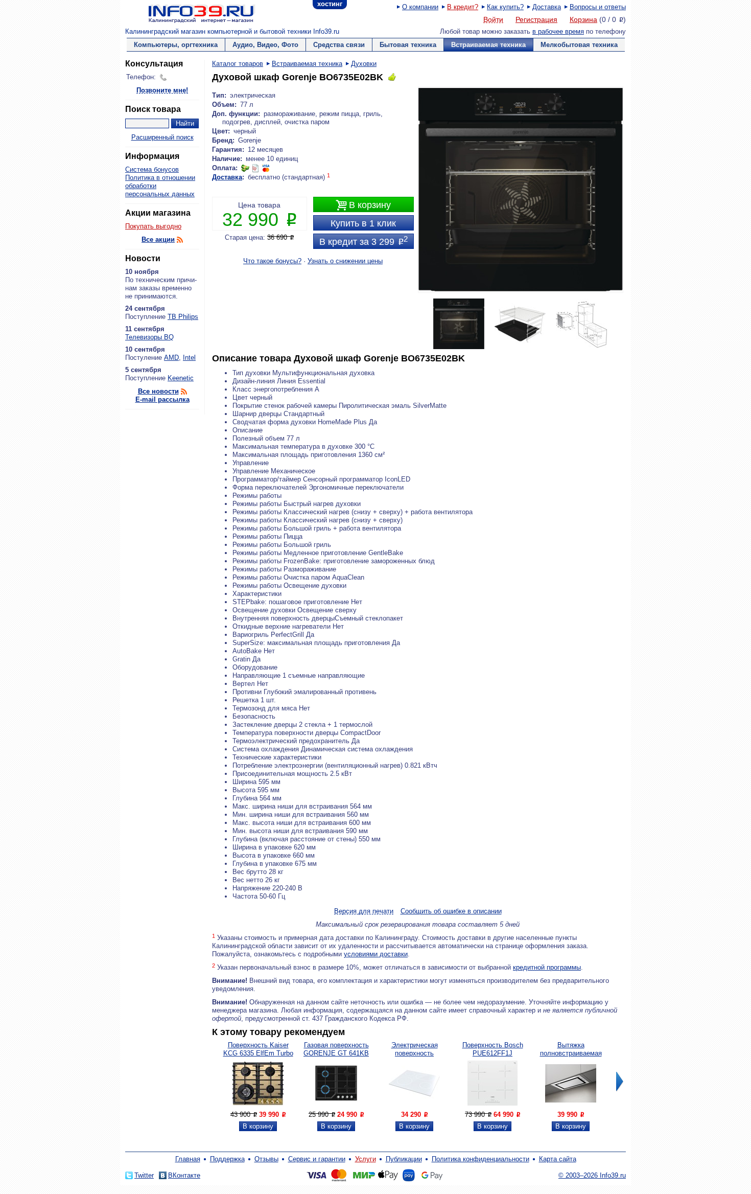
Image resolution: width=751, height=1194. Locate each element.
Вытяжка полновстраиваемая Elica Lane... (571, 1053)
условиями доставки (376, 954)
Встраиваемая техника (488, 45)
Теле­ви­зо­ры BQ (149, 337)
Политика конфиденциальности (480, 1159)
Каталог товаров (237, 63)
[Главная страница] (189, 13)
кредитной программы (547, 967)
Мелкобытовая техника (579, 45)
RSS (180, 240)
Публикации (404, 1159)
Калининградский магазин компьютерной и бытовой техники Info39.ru (232, 31)
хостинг (329, 4)
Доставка (546, 7)
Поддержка (227, 1159)
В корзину (363, 205)
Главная (187, 1159)
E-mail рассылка (162, 399)
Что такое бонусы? (272, 261)
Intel (189, 357)
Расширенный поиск (162, 137)
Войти (493, 20)
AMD (171, 357)
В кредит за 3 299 (363, 241)
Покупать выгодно (153, 226)
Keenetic (181, 378)
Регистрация (536, 19)
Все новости (158, 391)
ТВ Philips (183, 316)
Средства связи (339, 45)
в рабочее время (558, 31)
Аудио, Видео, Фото (265, 45)
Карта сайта (557, 1159)
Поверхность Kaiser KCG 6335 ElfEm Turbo (258, 1049)
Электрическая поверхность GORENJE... (414, 1053)
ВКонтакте (184, 1175)
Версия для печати (363, 911)
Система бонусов (152, 169)
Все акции (158, 239)
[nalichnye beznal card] (255, 168)
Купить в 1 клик (363, 223)
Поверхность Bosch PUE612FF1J (492, 1049)
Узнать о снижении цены (345, 261)
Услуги (365, 1159)
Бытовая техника (408, 45)
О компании (420, 7)
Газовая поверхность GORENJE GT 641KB (336, 1049)
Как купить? (505, 7)
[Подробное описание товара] (258, 1106)
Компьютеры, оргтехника (176, 45)
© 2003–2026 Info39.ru (592, 1175)
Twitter (144, 1175)
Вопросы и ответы (598, 7)
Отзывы (266, 1159)
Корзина (583, 19)
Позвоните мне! (162, 91)
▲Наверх (186, 712)
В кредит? (462, 7)
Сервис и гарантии (316, 1159)
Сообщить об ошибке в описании (451, 911)
